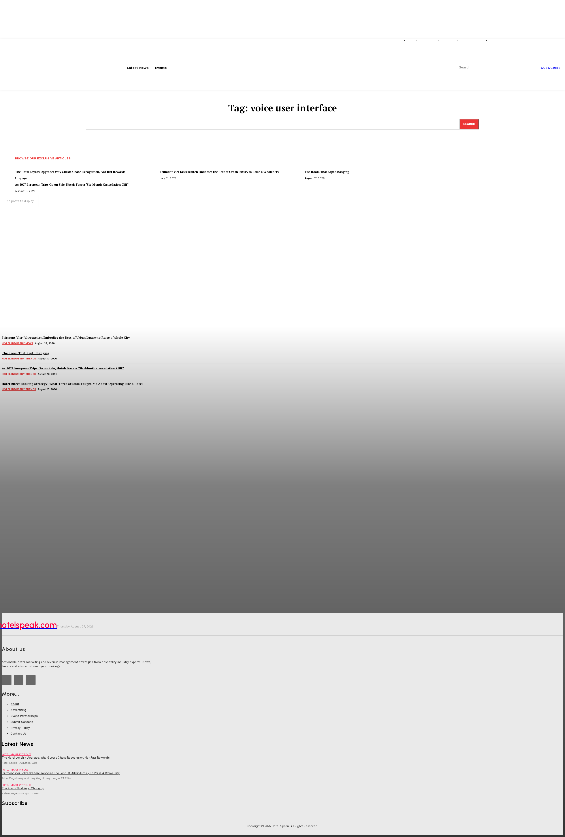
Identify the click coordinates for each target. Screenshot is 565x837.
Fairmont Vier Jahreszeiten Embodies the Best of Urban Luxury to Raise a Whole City (61, 773)
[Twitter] (18, 680)
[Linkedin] (6, 680)
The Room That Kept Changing (23, 788)
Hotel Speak (9, 762)
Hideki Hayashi (11, 793)
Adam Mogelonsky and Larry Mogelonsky (26, 778)
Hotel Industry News (15, 769)
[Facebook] (30, 680)
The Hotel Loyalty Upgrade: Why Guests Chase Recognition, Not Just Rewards (55, 757)
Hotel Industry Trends (16, 754)
